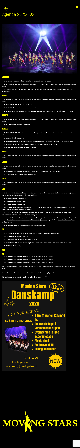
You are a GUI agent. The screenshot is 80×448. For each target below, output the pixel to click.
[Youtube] (46, 443)
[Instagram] (40, 443)
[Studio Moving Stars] (6, 8)
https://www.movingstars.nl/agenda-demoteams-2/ (24, 277)
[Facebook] (34, 443)
